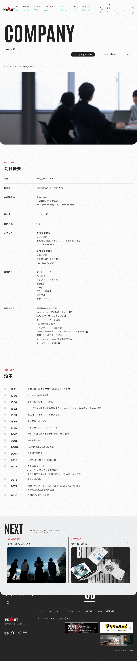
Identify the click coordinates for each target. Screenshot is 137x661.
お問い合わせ (64, 618)
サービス (41, 611)
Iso (128, 54)
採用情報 (110, 611)
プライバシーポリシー (122, 650)
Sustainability (109, 54)
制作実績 (53, 611)
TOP (6, 67)
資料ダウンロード (46, 618)
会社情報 (88, 611)
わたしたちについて (71, 611)
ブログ (99, 611)
